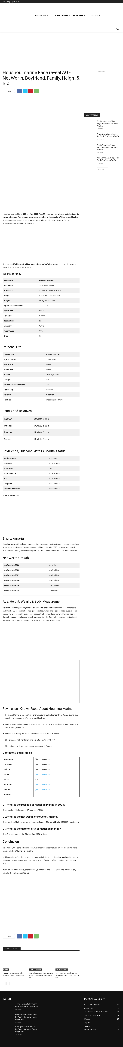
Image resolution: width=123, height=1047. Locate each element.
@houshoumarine (42, 774)
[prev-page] (4, 983)
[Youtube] (119, 1)
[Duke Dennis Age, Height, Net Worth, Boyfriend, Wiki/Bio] (89, 160)
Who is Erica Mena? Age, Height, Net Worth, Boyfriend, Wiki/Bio (107, 147)
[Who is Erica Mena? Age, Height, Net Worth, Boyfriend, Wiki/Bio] (89, 148)
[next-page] (7, 983)
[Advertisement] (61, 49)
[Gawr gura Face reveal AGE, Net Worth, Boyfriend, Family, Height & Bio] (67, 962)
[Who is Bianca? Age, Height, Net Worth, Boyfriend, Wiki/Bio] (89, 136)
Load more (101, 169)
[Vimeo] (115, 1)
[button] (117, 29)
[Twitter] (112, 1)
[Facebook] (105, 1)
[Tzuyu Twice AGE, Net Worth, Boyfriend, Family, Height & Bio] (15, 962)
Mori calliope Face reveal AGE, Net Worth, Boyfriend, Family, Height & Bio (41, 975)
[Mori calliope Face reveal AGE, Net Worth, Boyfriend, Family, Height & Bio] (41, 962)
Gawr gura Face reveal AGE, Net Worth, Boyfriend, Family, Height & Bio (67, 975)
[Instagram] (109, 1)
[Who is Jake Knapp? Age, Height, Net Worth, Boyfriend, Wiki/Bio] (89, 124)
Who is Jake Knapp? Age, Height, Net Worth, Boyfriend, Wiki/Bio (107, 123)
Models (5, 969)
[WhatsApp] (36, 91)
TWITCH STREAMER (35, 969)
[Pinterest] (30, 91)
